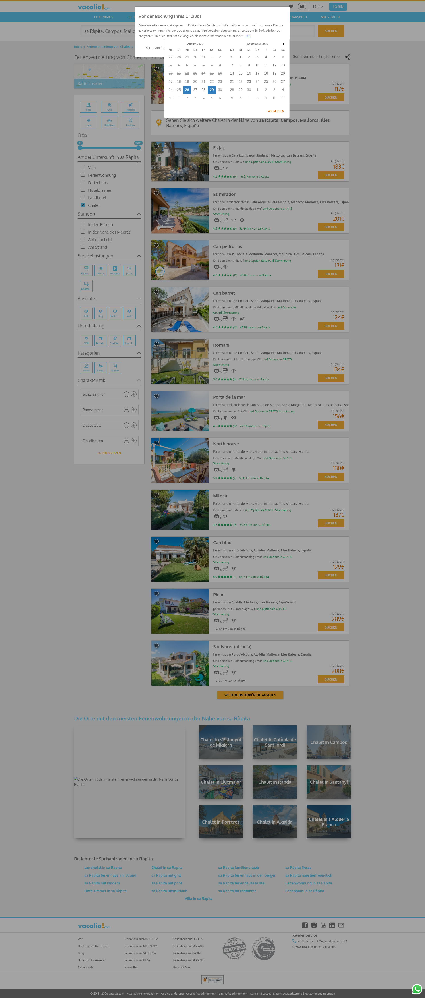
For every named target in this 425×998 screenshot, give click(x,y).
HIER (247, 36)
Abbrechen (276, 111)
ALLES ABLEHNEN (158, 48)
